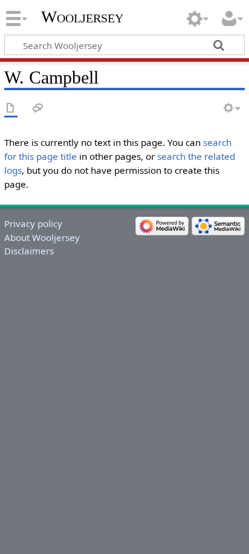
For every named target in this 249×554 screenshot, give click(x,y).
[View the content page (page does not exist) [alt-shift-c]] (11, 109)
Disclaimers (29, 251)
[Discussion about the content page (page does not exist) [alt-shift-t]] (38, 109)
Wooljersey (82, 16)
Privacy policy (33, 223)
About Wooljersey (42, 237)
